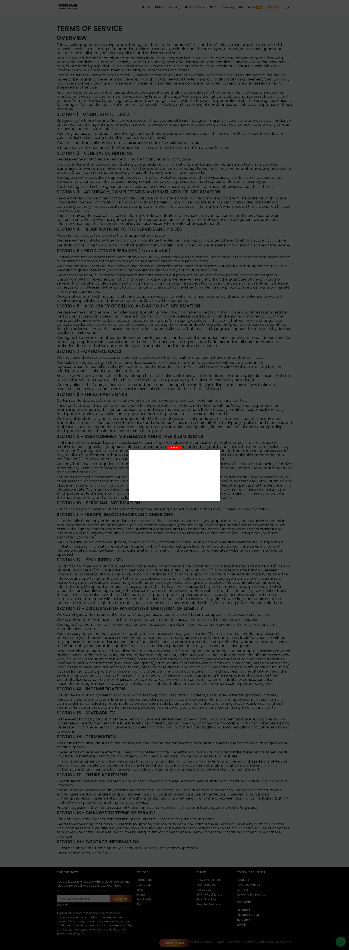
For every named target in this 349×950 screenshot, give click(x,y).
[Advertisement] (174, 475)
